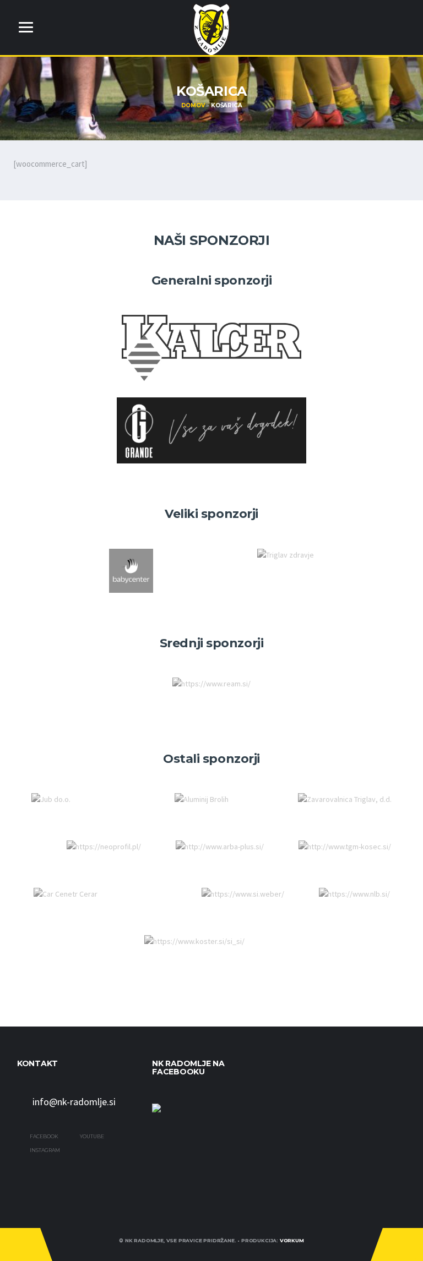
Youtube (91, 1136)
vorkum (292, 1240)
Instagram (44, 1150)
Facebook (43, 1136)
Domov (193, 105)
